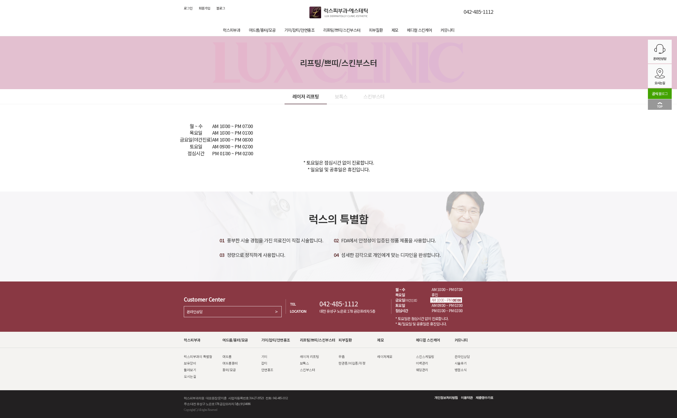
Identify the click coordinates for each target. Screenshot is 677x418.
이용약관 (467, 397)
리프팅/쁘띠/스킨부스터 (341, 30)
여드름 (227, 356)
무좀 (341, 356)
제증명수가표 (484, 397)
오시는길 (190, 376)
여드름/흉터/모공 (262, 30)
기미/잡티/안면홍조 (299, 30)
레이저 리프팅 (305, 96)
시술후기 (461, 363)
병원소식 (461, 369)
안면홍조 (267, 369)
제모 (394, 30)
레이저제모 (384, 356)
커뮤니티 (447, 30)
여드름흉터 (230, 363)
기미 (264, 356)
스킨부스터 (374, 96)
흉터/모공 (229, 369)
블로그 (220, 8)
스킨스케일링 (425, 356)
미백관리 (422, 363)
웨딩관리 (422, 369)
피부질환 (376, 30)
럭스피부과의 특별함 (198, 356)
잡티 (264, 363)
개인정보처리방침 (446, 397)
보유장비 (190, 363)
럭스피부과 (231, 30)
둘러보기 (190, 369)
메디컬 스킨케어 (419, 30)
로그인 (188, 8)
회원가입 (204, 8)
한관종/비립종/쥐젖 (351, 363)
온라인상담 (195, 311)
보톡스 (341, 96)
